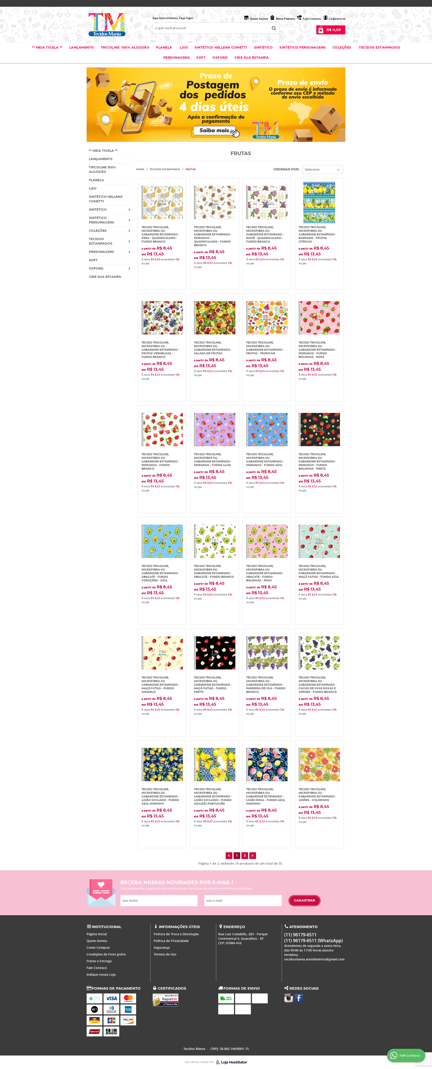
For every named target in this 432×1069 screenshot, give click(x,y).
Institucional (107, 927)
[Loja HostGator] (230, 1062)
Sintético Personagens (302, 47)
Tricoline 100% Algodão (125, 47)
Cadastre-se (337, 19)
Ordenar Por (285, 169)
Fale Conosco (312, 19)
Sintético (263, 47)
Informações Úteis (179, 927)
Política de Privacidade (171, 941)
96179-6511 (299, 3)
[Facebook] (298, 997)
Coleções (342, 47)
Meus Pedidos (285, 19)
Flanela (164, 47)
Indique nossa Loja (101, 974)
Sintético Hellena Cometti (221, 47)
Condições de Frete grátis (106, 954)
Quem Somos (259, 19)
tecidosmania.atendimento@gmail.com (314, 959)
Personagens (176, 57)
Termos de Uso (165, 954)
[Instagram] (288, 997)
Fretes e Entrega (99, 961)
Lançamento (81, 47)
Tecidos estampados (379, 47)
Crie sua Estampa (251, 57)
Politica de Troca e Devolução (176, 934)
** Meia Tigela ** (47, 47)
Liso (183, 47)
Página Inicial (97, 934)
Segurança (162, 947)
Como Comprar (98, 947)
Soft (201, 57)
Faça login (186, 18)
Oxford (220, 57)
